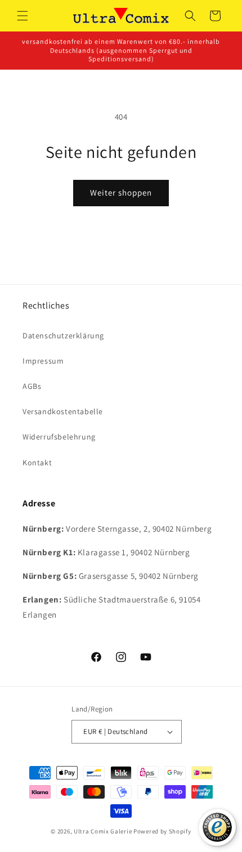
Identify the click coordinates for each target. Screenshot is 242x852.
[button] (22, 15)
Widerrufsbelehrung (59, 437)
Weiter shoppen (121, 192)
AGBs (32, 386)
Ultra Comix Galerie (103, 831)
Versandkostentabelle (63, 411)
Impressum (43, 361)
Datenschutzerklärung (63, 335)
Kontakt (37, 462)
